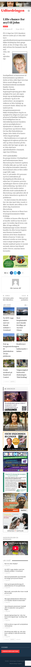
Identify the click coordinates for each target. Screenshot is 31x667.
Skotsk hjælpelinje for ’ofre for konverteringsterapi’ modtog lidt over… (15, 616)
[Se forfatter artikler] (15, 282)
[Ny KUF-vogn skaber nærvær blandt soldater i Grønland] (8, 311)
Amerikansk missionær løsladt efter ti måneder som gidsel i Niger (15, 607)
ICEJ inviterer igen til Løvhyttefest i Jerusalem (16, 625)
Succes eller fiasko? (11, 564)
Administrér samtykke (10, 651)
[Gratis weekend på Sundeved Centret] (8, 363)
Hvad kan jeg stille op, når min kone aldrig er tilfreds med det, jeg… (15, 633)
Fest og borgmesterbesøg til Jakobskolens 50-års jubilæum (14, 585)
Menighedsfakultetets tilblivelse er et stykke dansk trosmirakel (15, 599)
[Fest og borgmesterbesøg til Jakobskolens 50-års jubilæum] (8, 337)
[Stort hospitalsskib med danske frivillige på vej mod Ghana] (22, 311)
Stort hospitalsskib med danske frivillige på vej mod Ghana (15, 577)
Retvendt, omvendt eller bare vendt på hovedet (16, 592)
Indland (5, 26)
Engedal (20, 663)
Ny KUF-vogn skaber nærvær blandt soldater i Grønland (14, 570)
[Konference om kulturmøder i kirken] (22, 337)
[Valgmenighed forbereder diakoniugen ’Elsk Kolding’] (22, 363)
